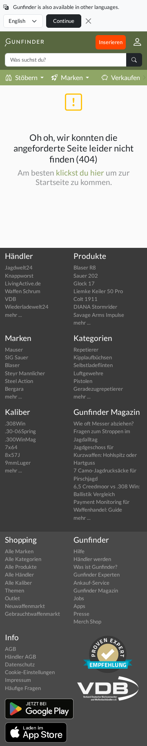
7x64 (11, 447)
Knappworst (19, 275)
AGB (10, 649)
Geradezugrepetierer (98, 388)
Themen (14, 590)
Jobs (79, 598)
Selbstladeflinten (93, 365)
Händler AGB (20, 656)
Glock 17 (84, 283)
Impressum (18, 680)
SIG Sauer (16, 357)
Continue (63, 21)
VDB (10, 299)
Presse (81, 613)
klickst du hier (80, 172)
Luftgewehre (88, 373)
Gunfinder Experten (97, 574)
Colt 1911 (86, 299)
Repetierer (86, 349)
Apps (79, 606)
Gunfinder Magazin (96, 590)
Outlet (12, 598)
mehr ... (13, 315)
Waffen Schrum (22, 291)
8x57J (12, 455)
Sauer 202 (86, 275)
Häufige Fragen (23, 688)
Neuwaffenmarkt (25, 606)
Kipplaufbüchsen (93, 357)
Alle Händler (19, 574)
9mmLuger (18, 462)
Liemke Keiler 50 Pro (98, 291)
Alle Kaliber (18, 582)
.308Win (15, 423)
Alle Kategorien (23, 559)
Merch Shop (87, 621)
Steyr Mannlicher (25, 373)
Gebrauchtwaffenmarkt (32, 613)
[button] (134, 42)
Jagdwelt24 (19, 267)
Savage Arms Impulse (99, 315)
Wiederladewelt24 (27, 306)
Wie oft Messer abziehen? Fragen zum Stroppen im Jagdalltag (104, 431)
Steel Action (19, 381)
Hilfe (79, 551)
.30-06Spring (20, 431)
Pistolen (83, 381)
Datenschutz (20, 664)
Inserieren (110, 42)
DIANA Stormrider (95, 306)
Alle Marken (19, 551)
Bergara (14, 388)
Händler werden (92, 559)
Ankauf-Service (91, 582)
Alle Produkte (21, 566)
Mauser (14, 349)
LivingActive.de (23, 283)
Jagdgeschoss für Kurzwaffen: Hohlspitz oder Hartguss (105, 455)
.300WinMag (20, 439)
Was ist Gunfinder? (95, 566)
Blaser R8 (85, 267)
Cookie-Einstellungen (30, 672)
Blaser (12, 365)
